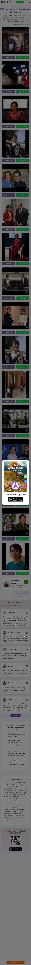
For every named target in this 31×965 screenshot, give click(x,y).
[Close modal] (26, 463)
